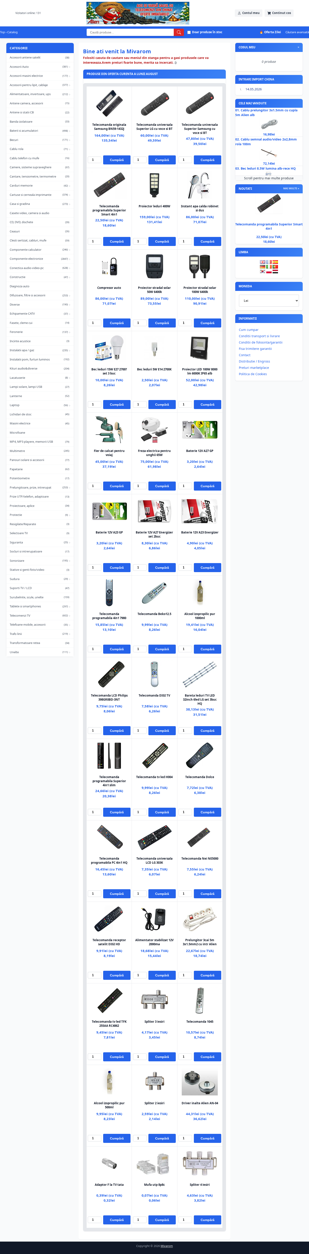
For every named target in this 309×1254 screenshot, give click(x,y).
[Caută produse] (179, 32)
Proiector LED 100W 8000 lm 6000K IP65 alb (199, 371)
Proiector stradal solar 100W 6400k (199, 290)
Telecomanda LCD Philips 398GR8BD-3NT (109, 697)
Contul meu (251, 13)
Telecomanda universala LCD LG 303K (154, 860)
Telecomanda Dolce (199, 777)
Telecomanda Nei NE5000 (199, 858)
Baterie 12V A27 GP (199, 451)
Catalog (12, 32)
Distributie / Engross (254, 361)
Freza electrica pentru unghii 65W (154, 453)
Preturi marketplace (254, 367)
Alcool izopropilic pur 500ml (109, 1105)
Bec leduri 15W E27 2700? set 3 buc (109, 371)
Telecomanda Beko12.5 (154, 614)
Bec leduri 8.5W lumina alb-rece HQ (268, 168)
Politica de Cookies (253, 374)
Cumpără (117, 160)
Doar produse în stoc (207, 32)
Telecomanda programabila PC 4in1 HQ (109, 860)
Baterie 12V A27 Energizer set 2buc (154, 534)
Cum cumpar (249, 330)
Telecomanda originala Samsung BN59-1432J (109, 127)
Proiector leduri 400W (154, 206)
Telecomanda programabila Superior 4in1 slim (109, 781)
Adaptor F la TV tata (109, 1185)
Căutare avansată (297, 32)
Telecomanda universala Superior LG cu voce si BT (154, 127)
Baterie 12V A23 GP (109, 532)
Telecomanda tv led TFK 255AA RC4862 (109, 1024)
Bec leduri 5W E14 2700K (154, 369)
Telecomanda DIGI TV (154, 695)
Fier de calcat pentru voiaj (109, 453)
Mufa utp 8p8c (154, 1185)
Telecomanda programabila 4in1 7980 (109, 616)
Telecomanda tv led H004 (154, 777)
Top (2, 32)
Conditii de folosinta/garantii (261, 342)
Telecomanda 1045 (199, 1022)
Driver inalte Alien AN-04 (200, 1103)
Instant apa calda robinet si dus (200, 208)
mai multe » (291, 188)
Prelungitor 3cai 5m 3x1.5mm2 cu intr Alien (200, 942)
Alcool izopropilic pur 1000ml (199, 616)
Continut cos (281, 13)
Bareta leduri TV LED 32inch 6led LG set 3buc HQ (200, 699)
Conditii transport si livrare (259, 336)
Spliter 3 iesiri (154, 1022)
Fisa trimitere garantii (255, 348)
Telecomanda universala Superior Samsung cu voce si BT (200, 129)
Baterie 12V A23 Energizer (200, 532)
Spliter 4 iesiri (200, 1185)
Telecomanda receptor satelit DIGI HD (109, 942)
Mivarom (167, 1246)
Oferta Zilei (270, 32)
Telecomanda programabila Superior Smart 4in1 (109, 210)
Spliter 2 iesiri (154, 1103)
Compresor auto (109, 288)
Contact (244, 355)
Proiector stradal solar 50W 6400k (154, 290)
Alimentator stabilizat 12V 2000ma (154, 942)
